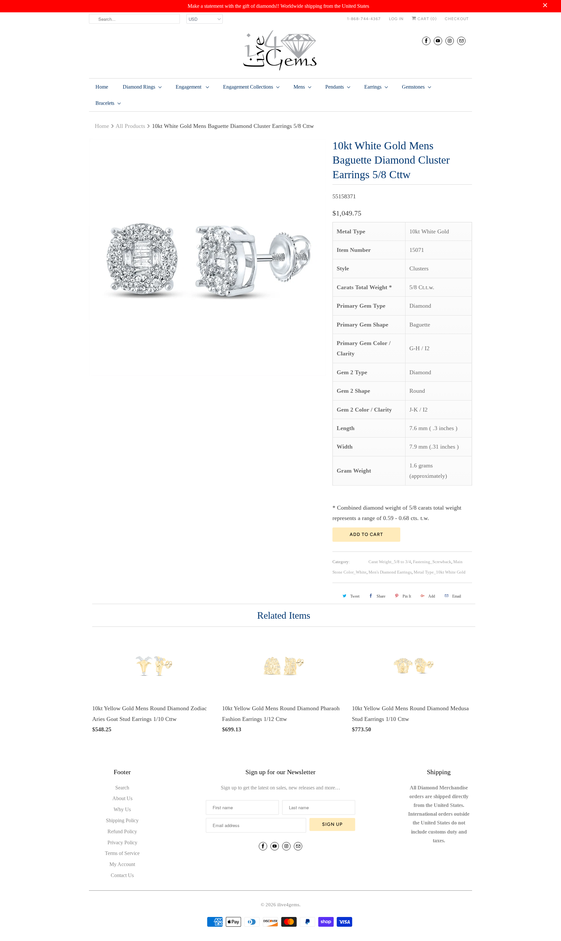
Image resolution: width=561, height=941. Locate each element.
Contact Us (122, 875)
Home (101, 87)
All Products (130, 126)
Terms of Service (122, 853)
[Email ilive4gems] (461, 40)
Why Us (122, 809)
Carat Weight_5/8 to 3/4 (389, 561)
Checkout (457, 19)
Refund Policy (122, 831)
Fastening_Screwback (432, 561)
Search (122, 787)
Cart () (426, 19)
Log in (396, 19)
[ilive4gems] (280, 51)
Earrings (372, 87)
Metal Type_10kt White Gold (440, 572)
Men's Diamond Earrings (390, 572)
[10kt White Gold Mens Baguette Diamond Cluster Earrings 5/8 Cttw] (207, 257)
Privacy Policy (122, 842)
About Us (122, 798)
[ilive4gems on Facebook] (426, 40)
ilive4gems (288, 904)
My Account (122, 864)
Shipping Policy (122, 820)
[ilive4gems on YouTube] (438, 40)
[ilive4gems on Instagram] (449, 40)
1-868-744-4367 (364, 19)
